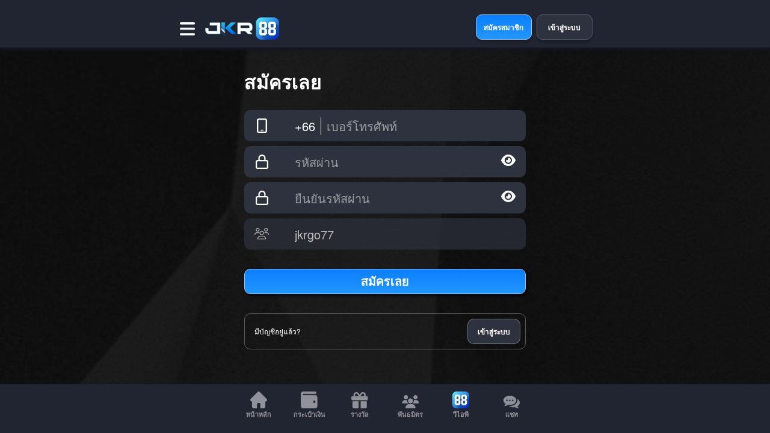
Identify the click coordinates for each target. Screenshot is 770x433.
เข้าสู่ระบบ (494, 331)
